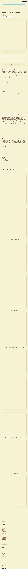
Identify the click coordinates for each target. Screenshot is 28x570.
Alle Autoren (4, 533)
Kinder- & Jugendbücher (15, 51)
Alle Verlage (4, 556)
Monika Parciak (4, 539)
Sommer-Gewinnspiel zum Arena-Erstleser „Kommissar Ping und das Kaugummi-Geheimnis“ (13, 516)
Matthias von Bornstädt (5, 526)
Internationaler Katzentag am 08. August (8, 514)
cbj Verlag (3, 548)
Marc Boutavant (4, 540)
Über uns (3, 566)
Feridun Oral (5, 14)
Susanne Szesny (4, 538)
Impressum (3, 562)
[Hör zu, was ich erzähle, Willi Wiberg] (14, 455)
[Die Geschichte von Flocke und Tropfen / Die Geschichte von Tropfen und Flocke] (14, 424)
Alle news (4, 521)
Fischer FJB (3, 554)
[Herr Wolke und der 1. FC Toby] (14, 256)
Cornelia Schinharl (4, 528)
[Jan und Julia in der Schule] (14, 361)
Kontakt (3, 565)
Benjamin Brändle (4, 537)
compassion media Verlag (5, 549)
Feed (23, 1)
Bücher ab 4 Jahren (19, 64)
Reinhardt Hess (4, 525)
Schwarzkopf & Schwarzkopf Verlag (6, 552)
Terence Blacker (4, 529)
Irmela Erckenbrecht (4, 531)
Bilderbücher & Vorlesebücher (11, 64)
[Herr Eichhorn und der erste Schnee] (14, 490)
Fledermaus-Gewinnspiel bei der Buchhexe (8, 518)
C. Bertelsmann (4, 551)
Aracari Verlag (4, 553)
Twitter (26, 1)
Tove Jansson (3, 530)
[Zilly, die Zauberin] (14, 189)
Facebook (25, 1)
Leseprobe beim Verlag (5, 106)
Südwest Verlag (4, 550)
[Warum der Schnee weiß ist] (14, 291)
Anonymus (3, 527)
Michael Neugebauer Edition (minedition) (8, 16)
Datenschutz (3, 561)
